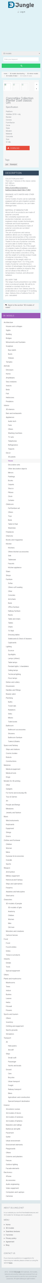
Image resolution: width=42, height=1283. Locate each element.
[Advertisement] (21, 34)
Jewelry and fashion (13, 813)
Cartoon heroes (12, 935)
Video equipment (12, 1188)
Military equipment (13, 876)
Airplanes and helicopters (15, 892)
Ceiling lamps (13, 670)
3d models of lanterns (14, 1121)
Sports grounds (12, 1030)
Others (10, 429)
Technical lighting (14, 674)
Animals (7, 366)
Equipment (10, 828)
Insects (9, 386)
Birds (8, 390)
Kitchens (11, 548)
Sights (8, 330)
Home (8, 374)
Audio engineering (12, 1184)
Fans (10, 425)
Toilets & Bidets (14, 741)
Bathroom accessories (17, 730)
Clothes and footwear (12, 840)
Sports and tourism (11, 1014)
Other (10, 591)
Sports (8, 864)
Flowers (9, 1010)
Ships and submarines (14, 884)
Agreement (9, 1242)
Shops (8, 575)
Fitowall (9, 1006)
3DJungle (17, 1272)
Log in (22, 12)
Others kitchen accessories (18, 552)
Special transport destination (19, 1101)
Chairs (10, 627)
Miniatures (10, 809)
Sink (9, 556)
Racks (10, 615)
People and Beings (13, 805)
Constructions (11, 761)
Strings (8, 832)
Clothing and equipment (15, 1026)
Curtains (11, 500)
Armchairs (12, 599)
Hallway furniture (14, 611)
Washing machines (15, 433)
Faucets (11, 564)
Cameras (9, 1196)
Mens (8, 852)
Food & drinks (11, 947)
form (10, 1263)
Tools (8, 967)
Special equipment (13, 971)
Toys (10, 516)
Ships (8, 1054)
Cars (10, 1074)
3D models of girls (15, 907)
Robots (9, 757)
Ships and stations (13, 749)
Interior (6, 405)
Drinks (8, 951)
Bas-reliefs (12, 350)
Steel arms (10, 896)
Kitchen (9, 544)
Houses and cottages (14, 326)
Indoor (8, 990)
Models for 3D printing (12, 781)
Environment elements (14, 1145)
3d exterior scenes (13, 1109)
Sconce (11, 651)
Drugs (8, 777)
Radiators (11, 710)
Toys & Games (11, 797)
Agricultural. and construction (19, 1097)
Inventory (9, 1022)
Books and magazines (14, 540)
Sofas (10, 583)
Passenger (12, 1062)
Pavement (10, 1133)
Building (9, 334)
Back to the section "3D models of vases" (19, 306)
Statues (11, 358)
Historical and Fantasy (14, 880)
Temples (9, 362)
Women (9, 848)
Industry (7, 959)
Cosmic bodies (11, 753)
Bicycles (11, 1077)
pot (7, 164)
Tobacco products (13, 955)
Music (6, 817)
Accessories (10, 1180)
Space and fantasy (11, 745)
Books (10, 481)
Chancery (9, 536)
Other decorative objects (17, 469)
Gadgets (9, 789)
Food (6, 939)
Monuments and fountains (15, 342)
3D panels (12, 457)
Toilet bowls (12, 722)
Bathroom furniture (15, 737)
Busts (10, 354)
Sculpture (9, 346)
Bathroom (10, 726)
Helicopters (12, 1046)
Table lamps (12, 662)
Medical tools (11, 773)
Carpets (11, 484)
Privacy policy (10, 1238)
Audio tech (12, 421)
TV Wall (11, 631)
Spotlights (12, 654)
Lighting (9, 647)
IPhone (8, 1176)
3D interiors (10, 409)
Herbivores (10, 398)
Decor (8, 453)
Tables (10, 623)
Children (9, 844)
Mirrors (10, 473)
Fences (9, 1160)
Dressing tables (14, 635)
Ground (8, 1070)
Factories (9, 1235)
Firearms (9, 888)
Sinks (10, 714)
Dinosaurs (9, 370)
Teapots (11, 449)
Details (8, 963)
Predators (9, 401)
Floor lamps (12, 678)
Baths (10, 702)
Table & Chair (13, 524)
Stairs (8, 571)
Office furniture (13, 607)
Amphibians (10, 378)
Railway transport (14, 1089)
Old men (11, 927)
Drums (8, 836)
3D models (9, 1228)
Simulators (10, 1034)
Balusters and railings (14, 1125)
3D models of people (14, 904)
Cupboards (12, 643)
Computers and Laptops (15, 1192)
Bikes (10, 1093)
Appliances (10, 417)
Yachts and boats (14, 1066)
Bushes (8, 994)
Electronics (8, 1172)
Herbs (8, 1002)
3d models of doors (13, 1113)
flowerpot (13, 164)
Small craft (12, 1058)
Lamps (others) (14, 658)
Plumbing (9, 698)
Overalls (9, 860)
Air (7, 1042)
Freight (10, 1085)
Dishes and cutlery (13, 682)
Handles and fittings (13, 690)
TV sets (11, 437)
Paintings (11, 477)
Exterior (7, 1105)
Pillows (10, 492)
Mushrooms (10, 983)
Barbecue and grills (13, 1129)
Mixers (10, 718)
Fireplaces (10, 532)
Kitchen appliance (14, 567)
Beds (10, 520)
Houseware (10, 686)
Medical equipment (13, 769)
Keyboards (10, 824)
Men (9, 923)
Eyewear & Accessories (15, 856)
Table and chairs (14, 619)
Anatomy (11, 911)
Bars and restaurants (14, 413)
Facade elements (12, 1168)
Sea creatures (11, 382)
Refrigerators (13, 445)
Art (7, 801)
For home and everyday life (16, 793)
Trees (8, 987)
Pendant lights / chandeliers (18, 666)
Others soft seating (15, 587)
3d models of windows (14, 1117)
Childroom (10, 504)
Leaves (8, 998)
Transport (7, 1038)
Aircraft (11, 1050)
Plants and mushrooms (12, 979)
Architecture (8, 322)
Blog (7, 1245)
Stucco (11, 488)
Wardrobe (12, 528)
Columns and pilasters (14, 1157)
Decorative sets (14, 465)
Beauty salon (11, 694)
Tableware (12, 560)
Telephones (12, 441)
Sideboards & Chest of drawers (20, 639)
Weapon (7, 868)
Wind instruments (12, 821)
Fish (7, 394)
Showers (11, 734)
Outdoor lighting (12, 1164)
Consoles (11, 595)
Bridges (9, 338)
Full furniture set (14, 508)
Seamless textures (12, 1231)
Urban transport (14, 1081)
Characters (8, 900)
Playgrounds (10, 1149)
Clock (10, 496)
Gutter (8, 1137)
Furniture (9, 579)
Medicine (7, 765)
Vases (10, 461)
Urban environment (13, 1141)
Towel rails (12, 706)
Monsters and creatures (15, 931)
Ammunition (10, 872)
